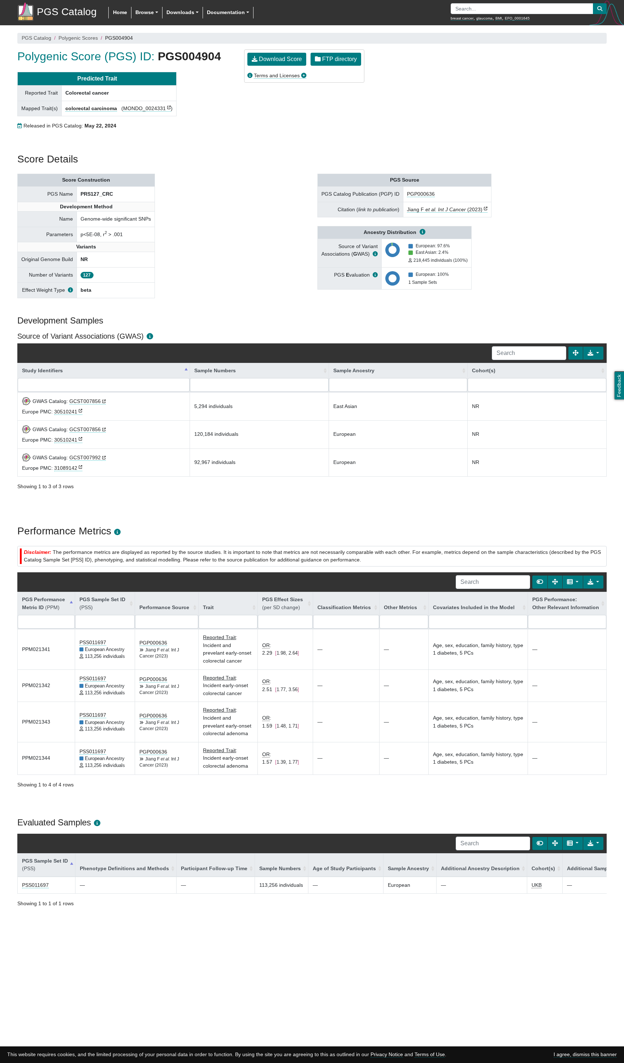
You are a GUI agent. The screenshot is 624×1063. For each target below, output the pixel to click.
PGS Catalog (36, 38)
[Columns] (572, 582)
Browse (144, 12)
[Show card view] (540, 582)
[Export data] (593, 353)
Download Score (279, 59)
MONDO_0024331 (144, 108)
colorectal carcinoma (91, 108)
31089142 (65, 468)
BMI (498, 18)
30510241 (65, 412)
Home (120, 12)
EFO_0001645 (517, 18)
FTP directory (339, 59)
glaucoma (484, 18)
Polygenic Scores (78, 38)
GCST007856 (85, 401)
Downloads (180, 12)
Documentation (226, 12)
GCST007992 (85, 457)
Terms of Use (430, 1054)
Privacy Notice (386, 1054)
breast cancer (462, 18)
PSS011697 (92, 642)
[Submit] (600, 8)
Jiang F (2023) (444, 209)
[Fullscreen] (575, 353)
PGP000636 (421, 194)
